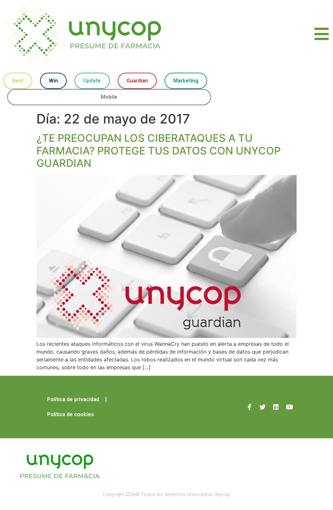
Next (17, 81)
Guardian (137, 81)
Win (53, 81)
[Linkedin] (276, 407)
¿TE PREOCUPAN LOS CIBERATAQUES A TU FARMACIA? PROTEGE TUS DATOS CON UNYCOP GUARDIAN (158, 150)
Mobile (109, 97)
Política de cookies (70, 414)
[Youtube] (289, 407)
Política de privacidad (73, 399)
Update (92, 81)
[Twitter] (263, 407)
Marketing (185, 81)
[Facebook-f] (249, 407)
